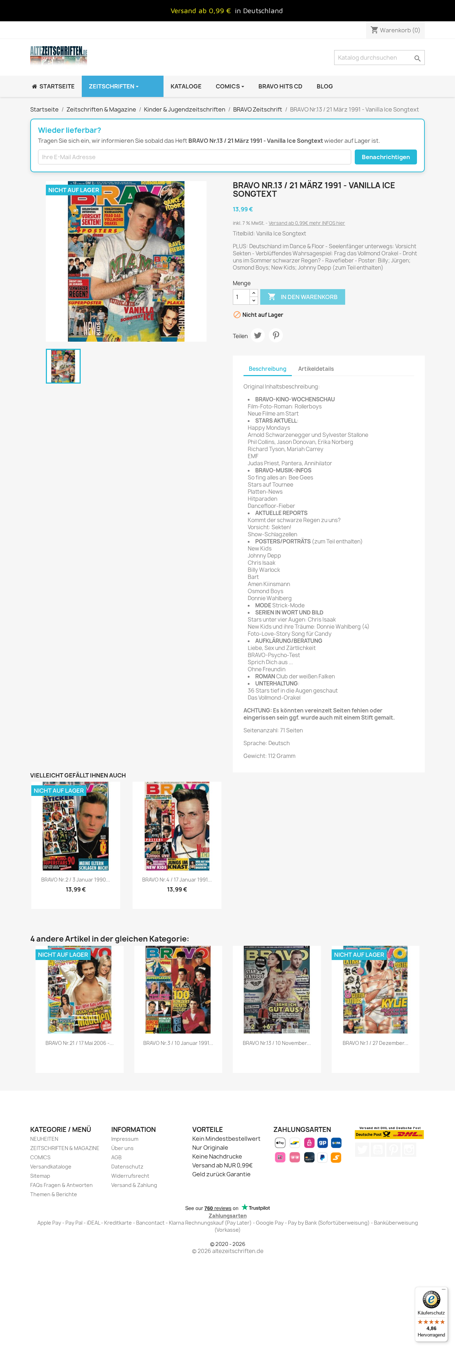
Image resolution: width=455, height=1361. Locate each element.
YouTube (378, 1150)
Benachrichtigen (386, 157)
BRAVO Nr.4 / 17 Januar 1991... (177, 879)
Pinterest (276, 335)
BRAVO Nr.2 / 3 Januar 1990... (75, 879)
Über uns (122, 1148)
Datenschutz (127, 1166)
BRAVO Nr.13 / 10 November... (277, 1043)
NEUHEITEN (44, 1138)
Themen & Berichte (53, 1194)
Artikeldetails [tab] (316, 369)
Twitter (362, 1150)
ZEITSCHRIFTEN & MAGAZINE (65, 1148)
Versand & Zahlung (134, 1185)
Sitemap (40, 1175)
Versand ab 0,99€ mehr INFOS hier (307, 223)
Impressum (124, 1138)
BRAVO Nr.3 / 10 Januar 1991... (178, 1043)
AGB (116, 1157)
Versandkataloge (50, 1166)
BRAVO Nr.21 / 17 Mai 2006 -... (80, 1043)
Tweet (258, 335)
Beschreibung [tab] (268, 369)
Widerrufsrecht (130, 1175)
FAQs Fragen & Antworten (61, 1185)
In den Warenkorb (303, 296)
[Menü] (443, 1291)
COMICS (40, 1157)
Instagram (409, 1150)
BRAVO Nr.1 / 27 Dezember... (375, 1043)
